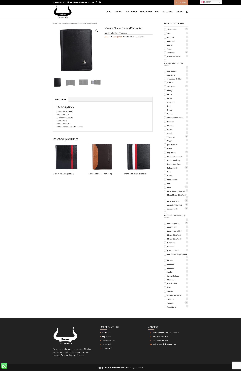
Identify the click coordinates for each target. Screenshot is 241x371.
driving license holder (175, 117)
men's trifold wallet (174, 205)
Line (168, 172)
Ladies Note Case (174, 164)
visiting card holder (174, 295)
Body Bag (170, 41)
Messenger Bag (173, 223)
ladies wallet (146, 12)
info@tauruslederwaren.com (164, 344)
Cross (169, 98)
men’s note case (108, 340)
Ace (168, 33)
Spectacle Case (173, 276)
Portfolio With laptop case (177, 254)
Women (170, 303)
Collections (167, 12)
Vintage (170, 291)
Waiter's (170, 299)
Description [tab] (60, 99)
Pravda (170, 260)
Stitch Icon (171, 280)
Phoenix (140, 37)
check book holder (174, 79)
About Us (118, 12)
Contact (179, 12)
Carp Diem (171, 75)
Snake (169, 272)
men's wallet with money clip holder (174, 216)
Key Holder (171, 152)
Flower (169, 129)
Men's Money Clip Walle (176, 191)
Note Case (171, 243)
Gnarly (169, 133)
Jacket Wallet (172, 145)
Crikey (169, 90)
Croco (169, 94)
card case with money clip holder (173, 64)
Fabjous (170, 125)
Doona (169, 114)
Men (60, 23)
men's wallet (172, 209)
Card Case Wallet (173, 57)
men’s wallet (131, 12)
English (207, 2)
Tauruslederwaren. (120, 367)
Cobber (170, 83)
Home (109, 12)
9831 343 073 (60, 2)
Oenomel (170, 246)
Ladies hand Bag (173, 160)
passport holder (173, 250)
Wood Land (171, 307)
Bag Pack (170, 37)
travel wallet (172, 284)
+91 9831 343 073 (160, 336)
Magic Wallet (172, 179)
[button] (96, 30)
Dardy (169, 110)
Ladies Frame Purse (174, 156)
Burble (169, 45)
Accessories (171, 29)
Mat (168, 183)
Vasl (169, 287)
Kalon (169, 148)
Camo (169, 49)
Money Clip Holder (174, 231)
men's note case (69, 23)
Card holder (171, 71)
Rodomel (170, 268)
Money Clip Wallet (174, 235)
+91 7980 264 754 (160, 340)
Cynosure (171, 102)
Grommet (170, 137)
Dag (168, 106)
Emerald (170, 121)
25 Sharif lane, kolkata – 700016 (165, 332)
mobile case (171, 227)
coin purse (171, 87)
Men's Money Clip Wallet (176, 195)
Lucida (169, 175)
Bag (156, 12)
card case (171, 53)
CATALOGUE (181, 3)
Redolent (170, 264)
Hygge (169, 141)
